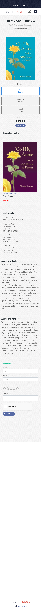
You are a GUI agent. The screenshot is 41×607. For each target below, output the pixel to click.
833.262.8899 (22, 3)
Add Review (6, 364)
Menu (36, 11)
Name (5, 367)
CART (24, 5)
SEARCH (15, 5)
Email (5, 375)
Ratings (5, 384)
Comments (7, 393)
